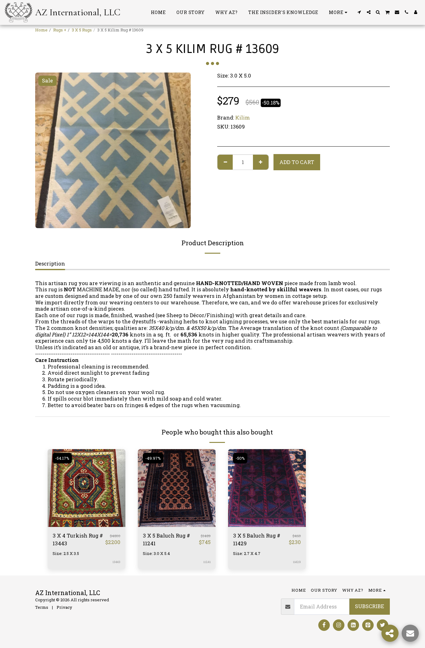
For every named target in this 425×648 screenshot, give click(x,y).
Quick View (86, 523)
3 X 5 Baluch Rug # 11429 (256, 539)
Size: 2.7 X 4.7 (246, 553)
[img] (86, 488)
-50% (240, 458)
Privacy (64, 607)
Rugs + (59, 30)
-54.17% (62, 458)
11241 (207, 562)
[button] (359, 12)
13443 (116, 562)
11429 (297, 562)
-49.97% (153, 458)
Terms (41, 607)
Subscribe (369, 606)
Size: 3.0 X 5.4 (156, 553)
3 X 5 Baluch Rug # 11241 (166, 539)
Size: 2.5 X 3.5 (66, 553)
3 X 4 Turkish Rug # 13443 (78, 539)
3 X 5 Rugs (82, 30)
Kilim (242, 117)
